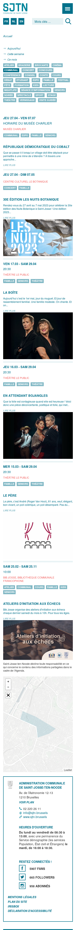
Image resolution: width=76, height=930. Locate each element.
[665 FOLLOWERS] (22, 877)
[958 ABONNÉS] (22, 885)
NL (14, 21)
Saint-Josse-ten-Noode (21, 8)
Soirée (8, 95)
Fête (7, 85)
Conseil (30, 75)
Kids (36, 85)
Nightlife (10, 90)
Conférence (12, 75)
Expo (36, 80)
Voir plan (26, 802)
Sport (39, 95)
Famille (48, 80)
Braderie (24, 65)
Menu (67, 8)
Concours (45, 70)
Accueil (7, 36)
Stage (52, 95)
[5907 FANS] (22, 868)
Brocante (41, 65)
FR (6, 21)
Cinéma (57, 65)
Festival (63, 80)
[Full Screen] (8, 695)
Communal (11, 70)
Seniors (59, 90)
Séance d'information (35, 90)
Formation (22, 85)
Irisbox (13, 906)
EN (21, 21)
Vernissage (27, 100)
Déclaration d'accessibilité (30, 911)
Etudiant (22, 80)
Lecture (48, 85)
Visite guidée (47, 100)
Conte (44, 75)
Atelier (9, 65)
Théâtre (9, 100)
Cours (56, 75)
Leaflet (68, 770)
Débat (8, 80)
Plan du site (17, 902)
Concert (28, 70)
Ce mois (12, 59)
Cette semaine (15, 54)
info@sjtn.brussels (35, 813)
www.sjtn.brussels (35, 817)
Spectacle (24, 95)
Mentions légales (22, 897)
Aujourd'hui (13, 48)
